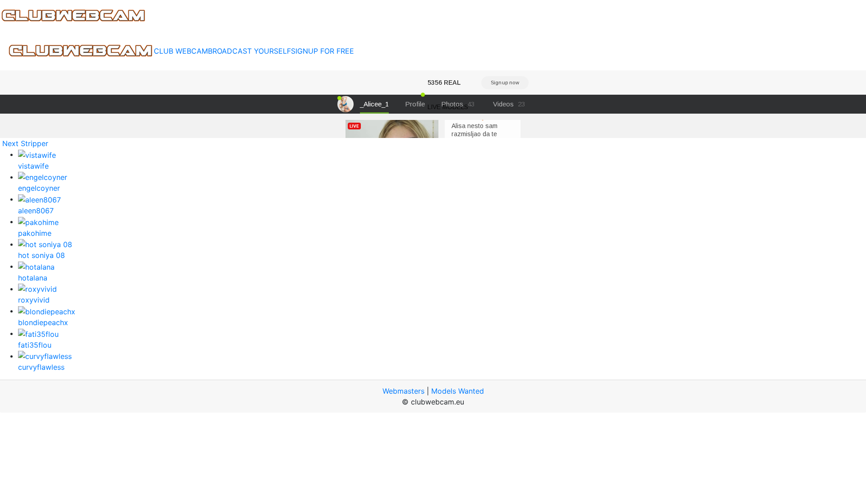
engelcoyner (39, 188)
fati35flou (34, 344)
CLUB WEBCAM (181, 50)
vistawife (33, 165)
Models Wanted (457, 390)
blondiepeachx (43, 322)
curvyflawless (41, 367)
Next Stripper (25, 143)
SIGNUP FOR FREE (322, 50)
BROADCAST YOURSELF (249, 50)
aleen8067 (36, 210)
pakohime (34, 233)
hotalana (32, 277)
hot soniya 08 (41, 255)
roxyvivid (34, 299)
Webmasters (403, 390)
